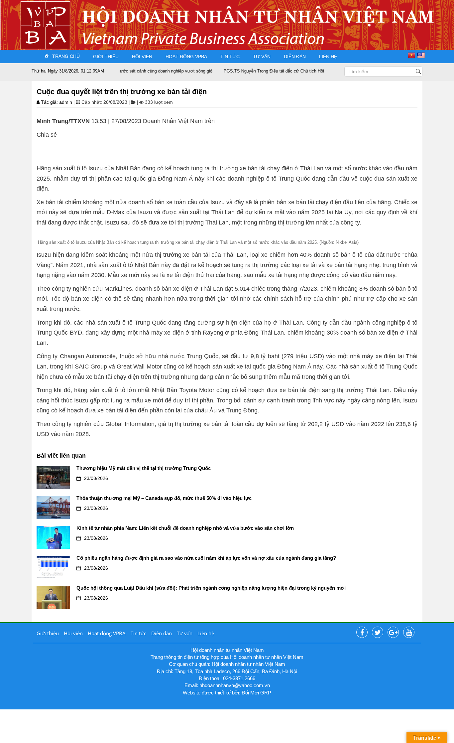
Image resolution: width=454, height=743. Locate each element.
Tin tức (230, 56)
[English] (422, 55)
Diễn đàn (295, 56)
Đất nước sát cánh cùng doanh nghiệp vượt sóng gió (148, 71)
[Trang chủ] (44, 17)
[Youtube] (408, 632)
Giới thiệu (106, 56)
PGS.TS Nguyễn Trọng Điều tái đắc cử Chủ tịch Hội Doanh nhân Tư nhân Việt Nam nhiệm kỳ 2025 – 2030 (313, 71)
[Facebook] (362, 632)
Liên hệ (328, 56)
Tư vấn (262, 56)
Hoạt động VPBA (186, 56)
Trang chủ (66, 56)
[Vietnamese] (412, 55)
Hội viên (142, 56)
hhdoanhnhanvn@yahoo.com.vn (234, 685)
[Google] (393, 632)
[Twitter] (377, 632)
